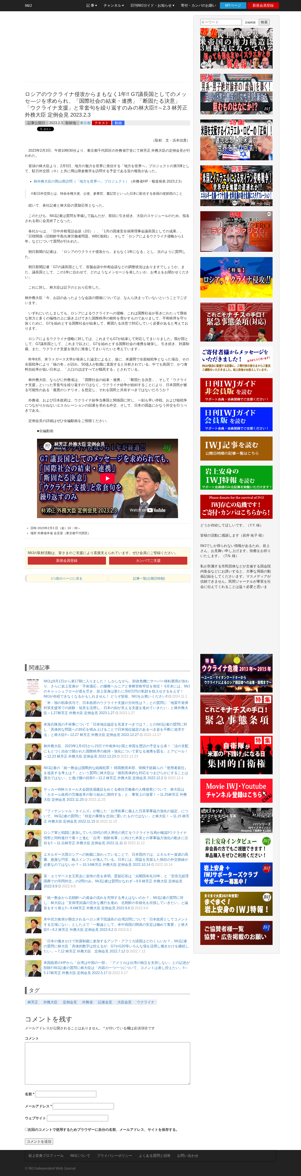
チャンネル (113, 5)
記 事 (90, 5)
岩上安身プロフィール (46, 1155)
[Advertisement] (107, 46)
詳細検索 (250, 22)
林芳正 (33, 1002)
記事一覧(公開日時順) (149, 578)
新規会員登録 (263, 5)
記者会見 (105, 1002)
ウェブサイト (35, 1118)
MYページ (233, 5)
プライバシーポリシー (114, 1155)
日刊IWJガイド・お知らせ (151, 5)
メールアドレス (38, 1106)
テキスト (102, 123)
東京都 (85, 123)
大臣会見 (124, 1002)
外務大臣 (50, 1002)
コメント (32, 1038)
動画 (118, 123)
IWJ (28, 5)
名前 (29, 1094)
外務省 (87, 1002)
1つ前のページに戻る (66, 578)
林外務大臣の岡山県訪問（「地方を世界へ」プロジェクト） (81, 181)
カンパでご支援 (148, 560)
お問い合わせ (187, 1155)
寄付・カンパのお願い (198, 5)
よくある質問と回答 (155, 1155)
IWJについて (80, 1155)
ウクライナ (145, 1002)
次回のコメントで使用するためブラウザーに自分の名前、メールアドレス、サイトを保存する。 (103, 1129)
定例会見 (70, 1002)
